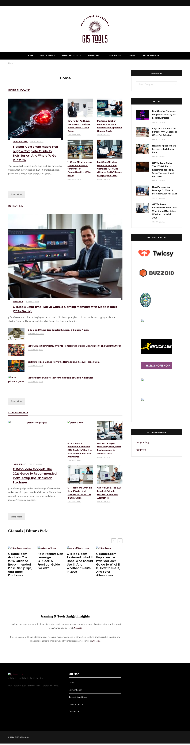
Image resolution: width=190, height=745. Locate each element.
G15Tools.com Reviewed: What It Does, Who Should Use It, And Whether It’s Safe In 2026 (80, 562)
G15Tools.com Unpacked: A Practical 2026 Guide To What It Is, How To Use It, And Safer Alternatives (80, 450)
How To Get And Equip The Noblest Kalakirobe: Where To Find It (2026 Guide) (79, 125)
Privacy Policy (75, 690)
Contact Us (74, 711)
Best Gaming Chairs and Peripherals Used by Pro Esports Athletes (164, 114)
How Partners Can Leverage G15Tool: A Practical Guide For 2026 (50, 561)
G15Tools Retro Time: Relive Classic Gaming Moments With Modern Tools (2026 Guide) (65, 308)
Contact (132, 56)
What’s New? (46, 56)
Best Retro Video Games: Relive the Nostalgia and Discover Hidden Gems (64, 361)
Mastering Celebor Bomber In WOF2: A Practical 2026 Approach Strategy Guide (109, 125)
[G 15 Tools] (95, 29)
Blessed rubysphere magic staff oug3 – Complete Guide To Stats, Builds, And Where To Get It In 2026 (35, 153)
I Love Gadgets (113, 56)
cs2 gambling (142, 442)
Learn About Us (151, 56)
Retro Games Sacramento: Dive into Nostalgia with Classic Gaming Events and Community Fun (74, 345)
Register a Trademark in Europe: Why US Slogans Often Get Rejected (164, 131)
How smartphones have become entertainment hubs (164, 149)
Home (30, 56)
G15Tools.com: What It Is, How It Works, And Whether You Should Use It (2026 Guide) (80, 492)
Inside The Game (70, 56)
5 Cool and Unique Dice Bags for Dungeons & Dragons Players (58, 329)
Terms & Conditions (78, 697)
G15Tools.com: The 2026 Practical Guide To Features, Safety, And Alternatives (109, 492)
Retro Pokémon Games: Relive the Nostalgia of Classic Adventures (60, 377)
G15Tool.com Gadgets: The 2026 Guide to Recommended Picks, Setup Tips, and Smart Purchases (35, 475)
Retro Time (93, 56)
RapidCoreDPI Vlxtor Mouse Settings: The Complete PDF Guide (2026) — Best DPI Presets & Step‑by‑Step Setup (109, 168)
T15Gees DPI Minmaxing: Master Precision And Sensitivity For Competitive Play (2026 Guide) (80, 168)
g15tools (77, 628)
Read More (16, 194)
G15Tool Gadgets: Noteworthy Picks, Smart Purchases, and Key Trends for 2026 (109, 448)
